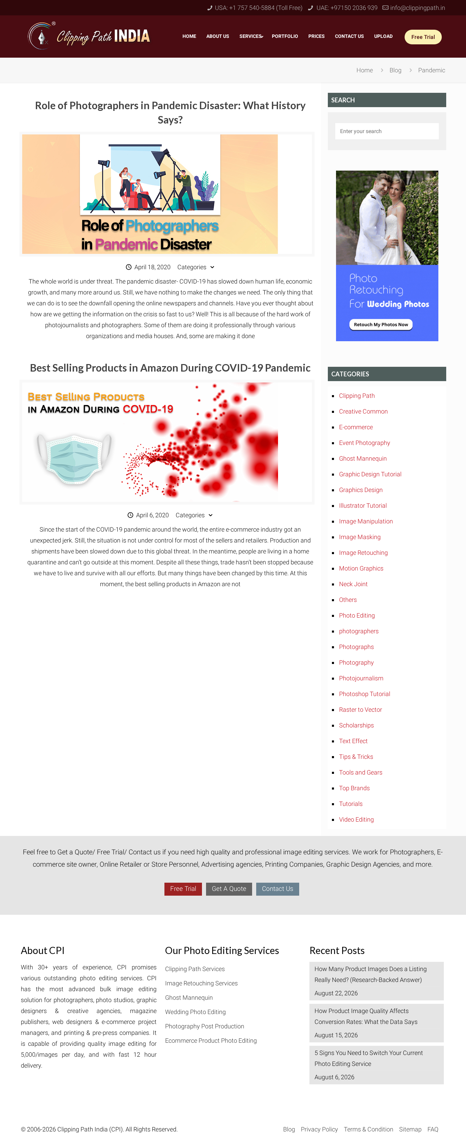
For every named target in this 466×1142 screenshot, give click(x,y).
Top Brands (354, 788)
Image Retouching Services (201, 983)
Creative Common (363, 411)
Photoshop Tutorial (364, 693)
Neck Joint (353, 584)
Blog (396, 70)
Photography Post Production (204, 1026)
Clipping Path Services (195, 968)
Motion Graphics (361, 568)
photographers (359, 631)
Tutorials (351, 803)
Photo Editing (357, 615)
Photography (356, 662)
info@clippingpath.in (417, 7)
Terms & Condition (368, 1129)
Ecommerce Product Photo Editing (211, 1040)
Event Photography (364, 442)
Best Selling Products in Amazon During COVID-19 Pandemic (170, 367)
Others (348, 599)
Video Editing (356, 819)
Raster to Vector (360, 709)
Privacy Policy (319, 1129)
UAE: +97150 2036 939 (346, 7)
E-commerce (356, 427)
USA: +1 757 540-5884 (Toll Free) (259, 7)
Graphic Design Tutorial (370, 474)
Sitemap (410, 1129)
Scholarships (356, 725)
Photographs (356, 646)
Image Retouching (363, 552)
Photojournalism (361, 678)
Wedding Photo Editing (195, 1011)
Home (364, 70)
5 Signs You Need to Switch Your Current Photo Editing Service (369, 1058)
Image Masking (360, 536)
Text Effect (353, 741)
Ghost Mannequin (363, 458)
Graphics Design (361, 489)
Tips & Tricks (356, 756)
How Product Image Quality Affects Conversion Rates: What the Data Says (366, 1016)
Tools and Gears (360, 772)
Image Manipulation (366, 521)
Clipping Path (357, 395)
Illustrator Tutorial (363, 505)
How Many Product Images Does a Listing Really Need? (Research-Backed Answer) (371, 974)
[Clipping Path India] (90, 35)
